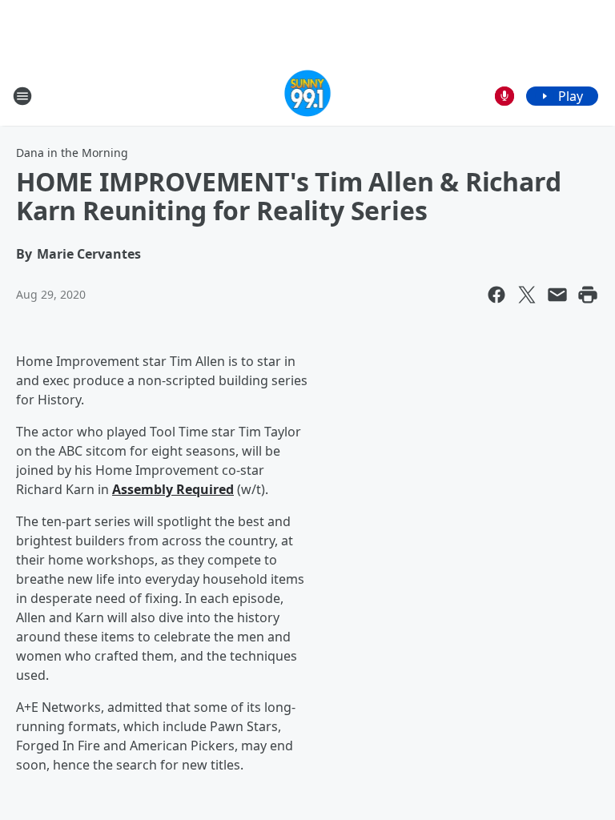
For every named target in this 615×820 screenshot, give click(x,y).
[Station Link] (308, 96)
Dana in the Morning (72, 152)
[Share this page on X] (527, 294)
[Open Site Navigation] (22, 96)
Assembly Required (173, 489)
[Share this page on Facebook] (496, 294)
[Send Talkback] (504, 96)
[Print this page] (588, 294)
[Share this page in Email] (557, 294)
